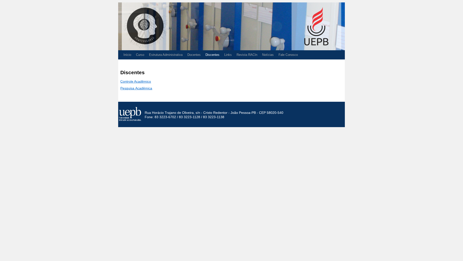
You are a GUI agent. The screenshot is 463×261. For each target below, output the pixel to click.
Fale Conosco (288, 55)
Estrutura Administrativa (166, 55)
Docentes (194, 55)
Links (228, 55)
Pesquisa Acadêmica (136, 88)
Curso (140, 55)
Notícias (268, 55)
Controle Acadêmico (135, 81)
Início (127, 55)
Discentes (212, 55)
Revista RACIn (247, 55)
